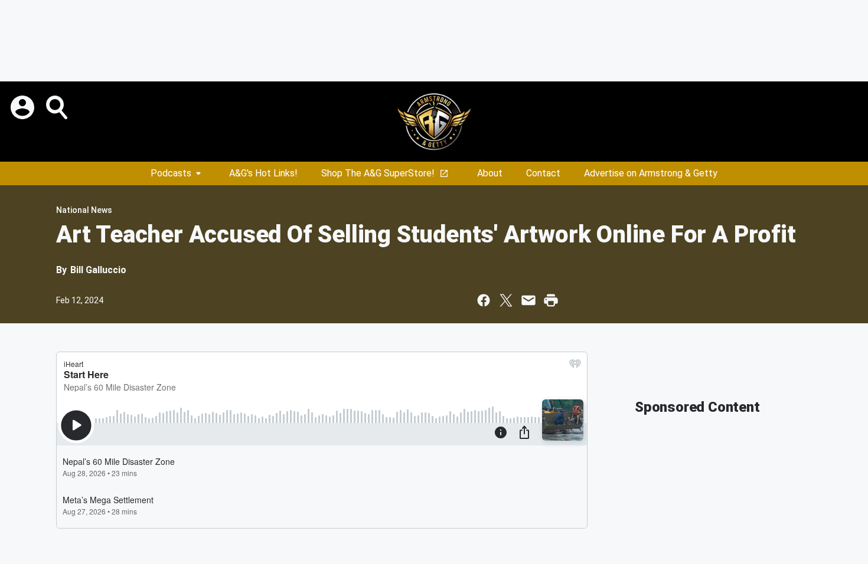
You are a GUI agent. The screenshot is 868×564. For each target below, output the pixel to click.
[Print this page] (551, 300)
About (489, 173)
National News (84, 210)
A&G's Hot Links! (263, 173)
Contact (543, 173)
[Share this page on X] (506, 300)
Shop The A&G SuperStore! (378, 173)
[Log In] (24, 107)
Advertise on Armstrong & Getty (650, 173)
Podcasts (171, 173)
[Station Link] (434, 121)
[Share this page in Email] (528, 300)
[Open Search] (58, 107)
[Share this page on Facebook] (483, 300)
